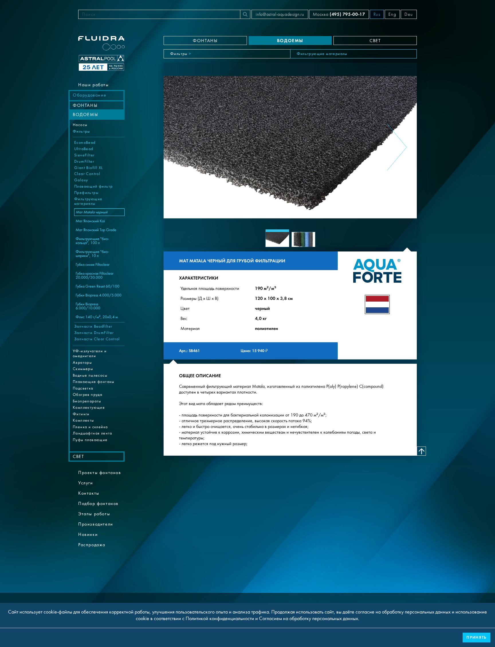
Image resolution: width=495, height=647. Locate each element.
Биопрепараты (87, 401)
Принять (476, 637)
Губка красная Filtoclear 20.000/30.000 (94, 275)
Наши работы (93, 84)
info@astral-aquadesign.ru (280, 14)
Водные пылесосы (90, 375)
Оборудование (89, 95)
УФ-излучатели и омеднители (90, 354)
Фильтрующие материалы (88, 201)
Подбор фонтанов (98, 503)
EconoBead (85, 142)
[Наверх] (421, 451)
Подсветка (83, 388)
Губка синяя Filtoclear (92, 264)
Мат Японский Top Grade (96, 230)
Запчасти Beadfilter (93, 326)
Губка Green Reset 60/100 (97, 286)
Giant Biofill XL (88, 168)
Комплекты (83, 420)
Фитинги (81, 414)
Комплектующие (89, 407)
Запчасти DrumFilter (94, 333)
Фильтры (81, 131)
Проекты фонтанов (99, 472)
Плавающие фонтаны (94, 381)
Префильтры (86, 192)
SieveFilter (84, 155)
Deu (408, 14)
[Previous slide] (183, 147)
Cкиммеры (83, 369)
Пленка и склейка (90, 427)
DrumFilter (84, 161)
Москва (339, 14)
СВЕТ (78, 456)
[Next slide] (397, 147)
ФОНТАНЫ (85, 105)
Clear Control (87, 174)
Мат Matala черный (91, 212)
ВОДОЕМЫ (85, 114)
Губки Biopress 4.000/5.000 (98, 295)
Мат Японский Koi (90, 221)
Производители (95, 524)
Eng (392, 14)
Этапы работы (94, 513)
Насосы (80, 125)
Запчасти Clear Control (97, 339)
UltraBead (83, 149)
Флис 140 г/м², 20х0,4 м (97, 317)
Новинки (88, 534)
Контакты (88, 493)
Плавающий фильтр (93, 186)
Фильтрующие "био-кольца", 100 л (92, 241)
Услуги (85, 482)
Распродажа (91, 544)
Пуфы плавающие (90, 440)
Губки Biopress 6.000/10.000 (88, 306)
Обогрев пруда (87, 394)
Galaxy (81, 180)
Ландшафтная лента (92, 433)
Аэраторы (82, 362)
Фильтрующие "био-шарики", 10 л (92, 253)
